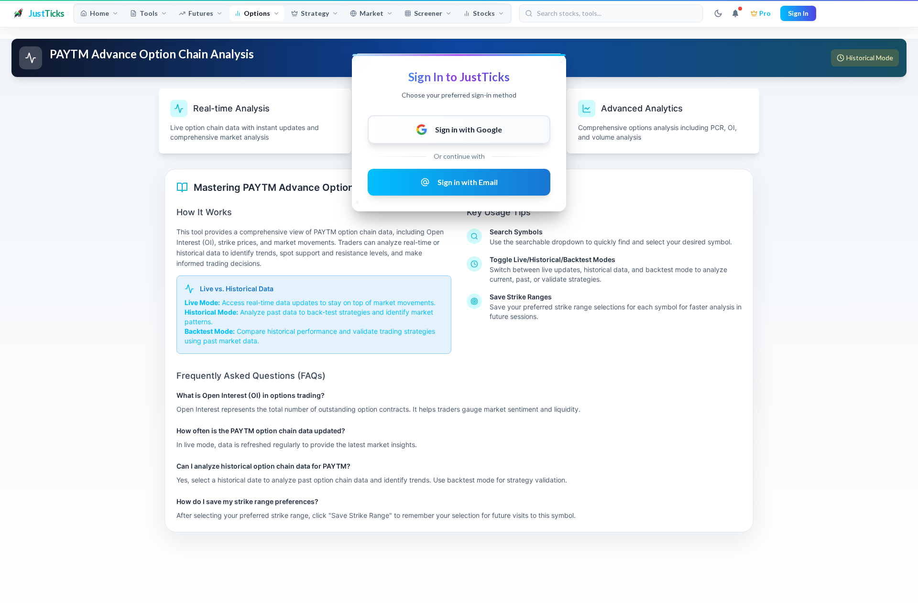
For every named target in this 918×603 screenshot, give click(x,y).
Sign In (798, 13)
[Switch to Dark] (718, 13)
